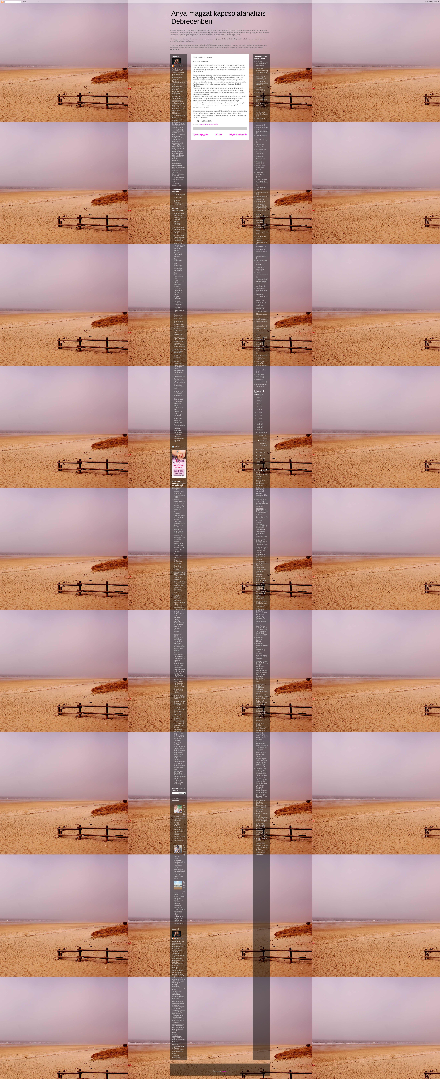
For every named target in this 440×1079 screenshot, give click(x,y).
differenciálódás (261, 135)
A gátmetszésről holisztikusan (179, 214)
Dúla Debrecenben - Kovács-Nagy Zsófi (178, 275)
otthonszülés (203, 124)
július (261, 449)
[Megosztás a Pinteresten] (210, 121)
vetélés (258, 379)
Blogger (224, 1071)
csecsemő (259, 125)
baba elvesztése (261, 99)
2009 (258, 462)
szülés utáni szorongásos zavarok (260, 307)
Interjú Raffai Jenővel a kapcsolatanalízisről (179, 309)
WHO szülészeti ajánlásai (261, 385)
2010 (258, 430)
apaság (258, 92)
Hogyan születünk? (177, 297)
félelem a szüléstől (259, 162)
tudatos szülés (261, 370)
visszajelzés (260, 382)
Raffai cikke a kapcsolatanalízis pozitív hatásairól (179, 380)
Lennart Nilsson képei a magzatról (180, 338)
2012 (258, 424)
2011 (258, 427)
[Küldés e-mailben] (202, 121)
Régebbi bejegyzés (238, 134)
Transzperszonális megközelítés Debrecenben (179, 196)
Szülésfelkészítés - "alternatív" (179, 392)
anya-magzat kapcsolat (260, 78)
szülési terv (260, 319)
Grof (257, 170)
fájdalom (259, 156)
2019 (258, 407)
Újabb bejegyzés (200, 134)
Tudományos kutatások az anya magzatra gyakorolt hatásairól (179, 438)
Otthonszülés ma (179, 376)
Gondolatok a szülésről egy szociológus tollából (178, 291)
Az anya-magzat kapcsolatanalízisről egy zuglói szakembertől (179, 237)
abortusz (259, 66)
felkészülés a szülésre (260, 166)
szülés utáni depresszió (260, 301)
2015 (258, 415)
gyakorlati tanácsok (259, 173)
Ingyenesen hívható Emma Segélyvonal (178, 302)
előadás (258, 144)
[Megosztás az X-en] (206, 121)
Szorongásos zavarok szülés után (179, 386)
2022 (258, 398)
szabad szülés (213, 124)
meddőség (259, 201)
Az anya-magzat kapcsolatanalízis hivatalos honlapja (179, 230)
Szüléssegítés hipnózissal (178, 415)
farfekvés (259, 159)
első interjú (259, 149)
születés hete (260, 326)
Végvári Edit (178, 66)
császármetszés (261, 121)
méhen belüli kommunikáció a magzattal (261, 206)
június (261, 452)
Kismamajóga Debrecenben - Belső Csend (178, 316)
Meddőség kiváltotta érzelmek (177, 357)
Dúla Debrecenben (178, 260)
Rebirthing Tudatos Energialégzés (178, 202)
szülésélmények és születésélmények (261, 313)
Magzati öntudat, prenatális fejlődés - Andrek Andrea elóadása (179, 344)
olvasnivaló (260, 225)
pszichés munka (261, 252)
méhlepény (259, 210)
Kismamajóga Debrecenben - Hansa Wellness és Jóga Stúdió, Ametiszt (179, 324)
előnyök (258, 147)
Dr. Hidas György (262, 140)
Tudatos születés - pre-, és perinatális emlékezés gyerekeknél (179, 428)
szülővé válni (260, 337)
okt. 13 (262, 441)
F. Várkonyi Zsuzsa (260, 153)
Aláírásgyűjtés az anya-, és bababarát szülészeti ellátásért (179, 221)
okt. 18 (262, 438)
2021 (258, 401)
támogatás (259, 340)
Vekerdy (259, 377)
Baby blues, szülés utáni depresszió (178, 254)
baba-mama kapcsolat (260, 104)
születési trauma (261, 328)
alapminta (259, 68)
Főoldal (219, 134)
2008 (258, 465)
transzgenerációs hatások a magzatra (262, 357)
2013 (258, 421)
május (261, 455)
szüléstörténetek (261, 321)
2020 (258, 404)
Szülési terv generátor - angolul (178, 403)
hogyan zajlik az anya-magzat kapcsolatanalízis (262, 181)
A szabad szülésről (264, 444)
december (262, 432)
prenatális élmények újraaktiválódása (261, 240)
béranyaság (260, 118)
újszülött (259, 374)
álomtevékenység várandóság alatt (262, 71)
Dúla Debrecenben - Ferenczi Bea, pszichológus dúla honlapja (178, 266)
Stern (258, 272)
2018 (258, 409)
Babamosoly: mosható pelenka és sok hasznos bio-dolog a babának (179, 246)
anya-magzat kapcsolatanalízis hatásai (262, 83)
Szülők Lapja (178, 418)
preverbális (259, 247)
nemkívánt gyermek (259, 221)
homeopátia (260, 187)
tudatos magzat (261, 366)
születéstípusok (261, 333)
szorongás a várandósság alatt (262, 295)
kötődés (258, 199)
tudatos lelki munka (260, 362)
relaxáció (259, 267)
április (261, 458)
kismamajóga (260, 196)
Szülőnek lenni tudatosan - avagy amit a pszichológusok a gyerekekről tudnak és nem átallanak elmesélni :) (180, 892)
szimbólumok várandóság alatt (261, 289)
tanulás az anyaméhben (178, 421)
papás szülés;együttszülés (262, 232)
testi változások (261, 351)
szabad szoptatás (262, 275)
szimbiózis (259, 286)
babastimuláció (261, 108)
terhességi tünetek (259, 343)
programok (259, 249)
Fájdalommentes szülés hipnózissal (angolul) (179, 283)
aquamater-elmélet (260, 96)
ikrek (257, 190)
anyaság (259, 90)
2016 (258, 412)
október (261, 435)
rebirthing (259, 265)
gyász (258, 177)
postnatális (259, 236)
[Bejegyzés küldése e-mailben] (197, 121)
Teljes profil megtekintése (176, 184)
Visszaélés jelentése (176, 799)
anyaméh (259, 87)
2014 (258, 418)
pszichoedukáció (261, 256)
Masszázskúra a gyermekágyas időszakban (179, 351)
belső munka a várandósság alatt (262, 113)
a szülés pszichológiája (261, 62)
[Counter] (175, 446)
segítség (259, 270)
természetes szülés (260, 347)
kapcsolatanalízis (262, 192)
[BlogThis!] (204, 121)
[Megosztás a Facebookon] (208, 121)
